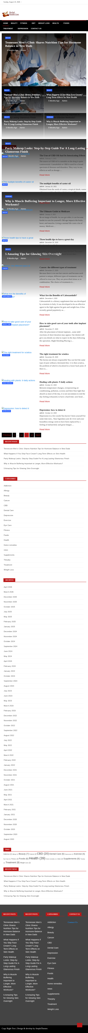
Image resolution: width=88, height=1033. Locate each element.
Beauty (14, 23)
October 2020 (9, 829)
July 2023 (8, 691)
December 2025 (10, 597)
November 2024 (10, 636)
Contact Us (36, 28)
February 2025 (10, 622)
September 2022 (10, 730)
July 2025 (8, 612)
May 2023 (8, 701)
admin (23, 50)
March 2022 (9, 755)
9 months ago (53, 128)
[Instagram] (81, 2)
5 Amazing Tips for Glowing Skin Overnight (21, 468)
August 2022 (9, 735)
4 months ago (12, 50)
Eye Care (8, 525)
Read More (45, 175)
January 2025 (9, 627)
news (6, 550)
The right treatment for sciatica (54, 354)
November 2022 (10, 720)
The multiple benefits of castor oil (55, 183)
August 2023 (9, 686)
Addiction (7, 486)
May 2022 (8, 745)
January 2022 (9, 765)
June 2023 (8, 696)
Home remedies (7, 383)
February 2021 (10, 809)
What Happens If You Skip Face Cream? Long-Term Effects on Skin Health (34, 454)
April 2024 (8, 661)
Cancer (5, 268)
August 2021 (9, 785)
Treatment (8, 28)
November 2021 (10, 775)
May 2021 (8, 795)
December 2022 (10, 716)
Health (55, 23)
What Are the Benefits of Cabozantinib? (58, 295)
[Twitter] (77, 2)
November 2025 (10, 602)
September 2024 (10, 646)
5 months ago (53, 101)
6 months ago (11, 128)
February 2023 (10, 711)
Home (5, 23)
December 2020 (10, 819)
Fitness (23, 23)
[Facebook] (74, 2)
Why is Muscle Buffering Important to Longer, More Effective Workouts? (33, 463)
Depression (23, 28)
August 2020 (9, 839)
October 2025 (9, 607)
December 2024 (10, 631)
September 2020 (10, 834)
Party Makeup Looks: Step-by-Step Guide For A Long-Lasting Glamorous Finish (36, 458)
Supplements (7, 296)
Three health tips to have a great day (57, 239)
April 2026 (8, 587)
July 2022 (8, 740)
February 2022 (10, 760)
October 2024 (9, 641)
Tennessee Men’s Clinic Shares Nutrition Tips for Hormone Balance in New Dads (37, 449)
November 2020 (10, 824)
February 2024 (10, 666)
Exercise (50, 117)
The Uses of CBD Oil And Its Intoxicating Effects (62, 155)
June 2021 (8, 790)
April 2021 (8, 800)
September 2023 (10, 681)
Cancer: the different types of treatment (58, 267)
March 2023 (9, 706)
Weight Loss (44, 23)
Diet (33, 23)
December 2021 (10, 770)
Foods (66, 23)
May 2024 (8, 656)
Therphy (7, 560)
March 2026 (9, 592)
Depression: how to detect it (52, 410)
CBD (6, 505)
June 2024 (8, 651)
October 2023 (9, 676)
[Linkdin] (84, 2)
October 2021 (9, 780)
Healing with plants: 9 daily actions (56, 382)
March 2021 (9, 805)
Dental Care (7, 324)
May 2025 (8, 617)
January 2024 (9, 671)
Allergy (7, 491)
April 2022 (8, 750)
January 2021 (9, 814)
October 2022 (9, 725)
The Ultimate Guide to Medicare (55, 211)
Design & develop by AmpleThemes (32, 1028)
